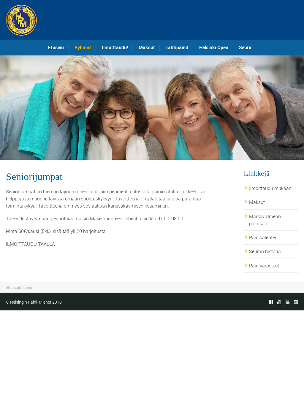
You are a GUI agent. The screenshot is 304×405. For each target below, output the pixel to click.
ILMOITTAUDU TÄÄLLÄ (30, 244)
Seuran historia (265, 251)
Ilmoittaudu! (115, 47)
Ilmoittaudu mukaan (270, 188)
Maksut (147, 47)
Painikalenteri (263, 237)
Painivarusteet (264, 265)
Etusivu (56, 47)
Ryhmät (83, 47)
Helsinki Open (213, 47)
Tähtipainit (177, 47)
